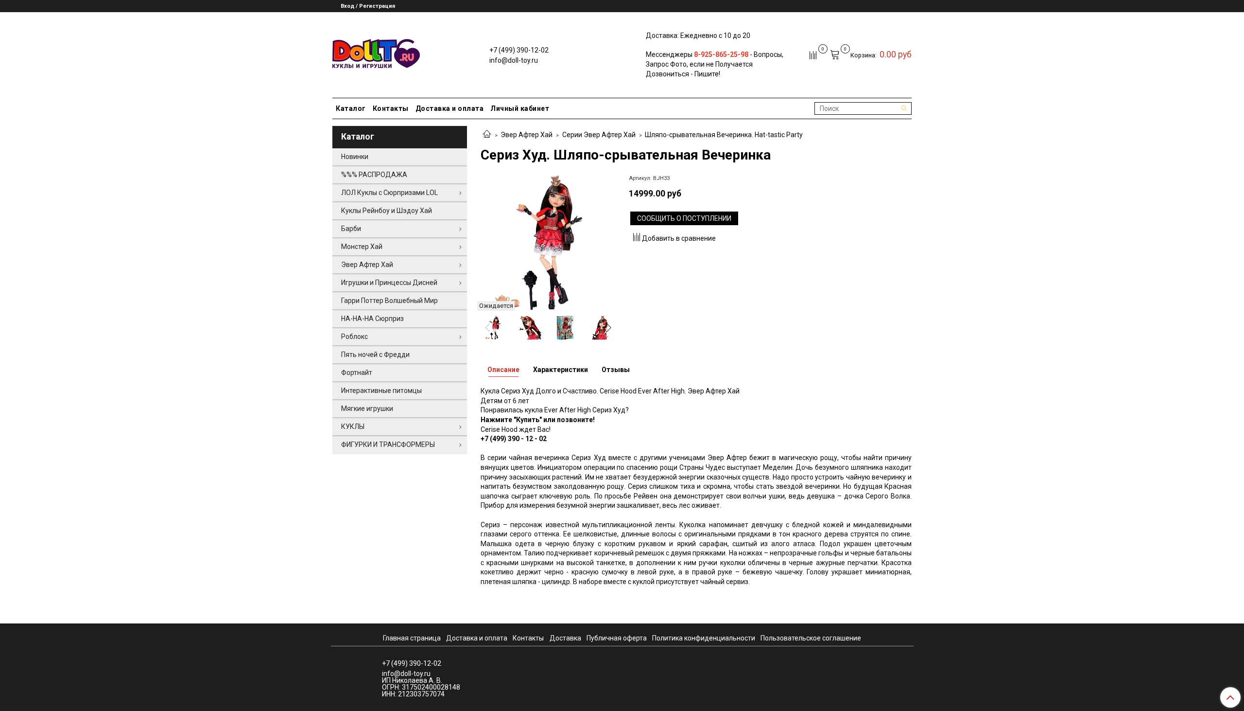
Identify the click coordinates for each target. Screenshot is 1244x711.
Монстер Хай (361, 246)
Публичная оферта (617, 638)
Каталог (351, 108)
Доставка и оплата (449, 108)
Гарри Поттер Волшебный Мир (389, 300)
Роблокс (354, 336)
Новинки (354, 156)
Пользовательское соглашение (810, 638)
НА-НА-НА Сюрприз (372, 318)
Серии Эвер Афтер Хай (599, 135)
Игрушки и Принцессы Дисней (389, 282)
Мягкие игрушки (367, 408)
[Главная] (487, 135)
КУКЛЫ (352, 426)
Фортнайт (356, 372)
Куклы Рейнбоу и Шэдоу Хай (386, 210)
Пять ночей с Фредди (375, 354)
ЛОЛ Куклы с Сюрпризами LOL (389, 192)
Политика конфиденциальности (703, 638)
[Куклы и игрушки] (376, 53)
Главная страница (412, 638)
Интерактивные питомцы (381, 390)
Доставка (565, 638)
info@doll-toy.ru (513, 60)
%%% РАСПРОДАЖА (374, 174)
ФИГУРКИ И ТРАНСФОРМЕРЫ (388, 444)
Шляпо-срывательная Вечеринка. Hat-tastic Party (724, 135)
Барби (351, 228)
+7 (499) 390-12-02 (519, 50)
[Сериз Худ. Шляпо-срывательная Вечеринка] (548, 242)
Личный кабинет (519, 108)
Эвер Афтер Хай (527, 135)
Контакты (391, 108)
